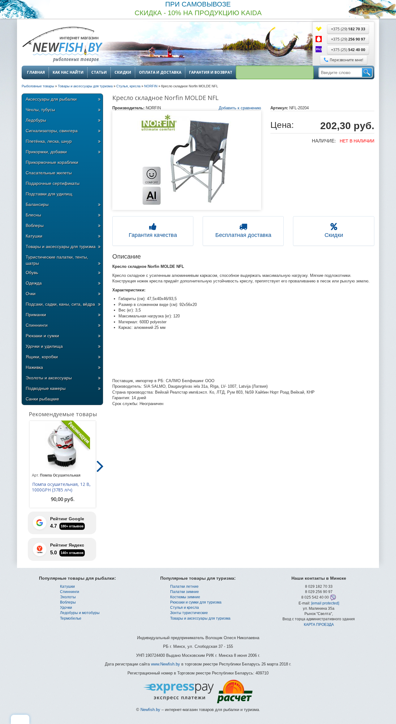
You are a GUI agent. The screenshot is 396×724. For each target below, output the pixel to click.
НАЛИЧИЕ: (324, 140)
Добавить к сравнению (240, 108)
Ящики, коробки (42, 356)
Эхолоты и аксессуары (49, 377)
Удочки (66, 607)
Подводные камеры (46, 388)
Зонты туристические (189, 613)
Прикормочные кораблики (52, 162)
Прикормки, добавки (46, 151)
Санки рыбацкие (42, 398)
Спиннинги (37, 325)
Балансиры (37, 204)
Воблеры (35, 225)
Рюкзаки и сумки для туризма (196, 602)
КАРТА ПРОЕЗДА (319, 624)
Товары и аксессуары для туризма (61, 246)
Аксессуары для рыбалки (51, 99)
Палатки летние (184, 586)
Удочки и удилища (44, 346)
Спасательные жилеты (49, 172)
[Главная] (62, 45)
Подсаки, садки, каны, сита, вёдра (60, 304)
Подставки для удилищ (49, 193)
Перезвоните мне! (346, 60)
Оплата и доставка (160, 72)
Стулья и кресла (184, 607)
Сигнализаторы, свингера (52, 130)
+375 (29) (348, 29)
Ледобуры (36, 120)
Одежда (34, 283)
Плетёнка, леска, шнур (49, 141)
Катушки (34, 235)
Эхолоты (68, 597)
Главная (36, 72)
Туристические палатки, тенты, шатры (57, 260)
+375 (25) (348, 49)
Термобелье (70, 618)
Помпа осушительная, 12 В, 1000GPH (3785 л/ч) (61, 487)
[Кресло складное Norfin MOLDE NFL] (186, 160)
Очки (31, 293)
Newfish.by (150, 709)
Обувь (32, 272)
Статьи (99, 72)
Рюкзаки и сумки (42, 335)
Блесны (33, 214)
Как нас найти (68, 72)
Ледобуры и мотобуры (80, 613)
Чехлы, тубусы (40, 109)
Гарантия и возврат (210, 72)
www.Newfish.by (165, 664)
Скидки (122, 72)
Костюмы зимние (185, 597)
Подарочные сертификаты (53, 183)
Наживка (34, 367)
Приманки (36, 314)
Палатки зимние (184, 592)
